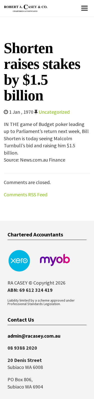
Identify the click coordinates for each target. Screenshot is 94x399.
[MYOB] (55, 260)
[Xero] (19, 260)
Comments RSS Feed (25, 194)
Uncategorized (54, 112)
